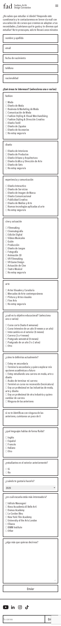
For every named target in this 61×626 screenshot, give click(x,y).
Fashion (9, 95)
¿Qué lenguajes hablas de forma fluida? (25, 431)
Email (8, 48)
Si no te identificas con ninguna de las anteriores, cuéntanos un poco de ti (24, 414)
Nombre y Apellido (14, 38)
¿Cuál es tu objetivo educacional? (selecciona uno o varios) (28, 317)
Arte (7, 283)
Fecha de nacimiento (15, 58)
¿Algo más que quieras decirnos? (21, 542)
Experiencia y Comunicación (19, 179)
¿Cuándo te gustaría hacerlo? (19, 481)
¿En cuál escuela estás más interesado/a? (26, 496)
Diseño (8, 144)
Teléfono (9, 68)
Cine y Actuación (13, 221)
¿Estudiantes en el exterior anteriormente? (26, 462)
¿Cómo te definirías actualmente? (21, 357)
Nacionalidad (11, 78)
